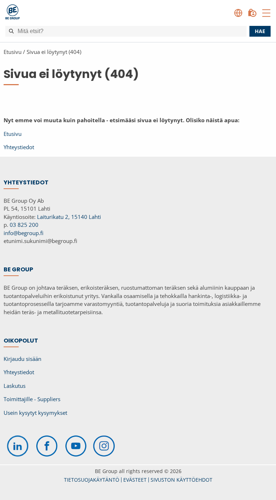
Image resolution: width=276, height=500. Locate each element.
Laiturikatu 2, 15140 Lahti (69, 216)
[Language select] (238, 13)
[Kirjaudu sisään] (252, 13)
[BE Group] (12, 13)
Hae (260, 31)
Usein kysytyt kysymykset (35, 412)
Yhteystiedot (19, 147)
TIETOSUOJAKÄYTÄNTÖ (91, 479)
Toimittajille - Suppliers (32, 399)
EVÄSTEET (135, 479)
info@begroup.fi (23, 233)
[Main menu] (266, 13)
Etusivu (13, 51)
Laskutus (15, 385)
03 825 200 (24, 224)
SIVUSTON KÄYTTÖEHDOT (181, 479)
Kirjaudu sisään (22, 358)
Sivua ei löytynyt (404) (54, 51)
